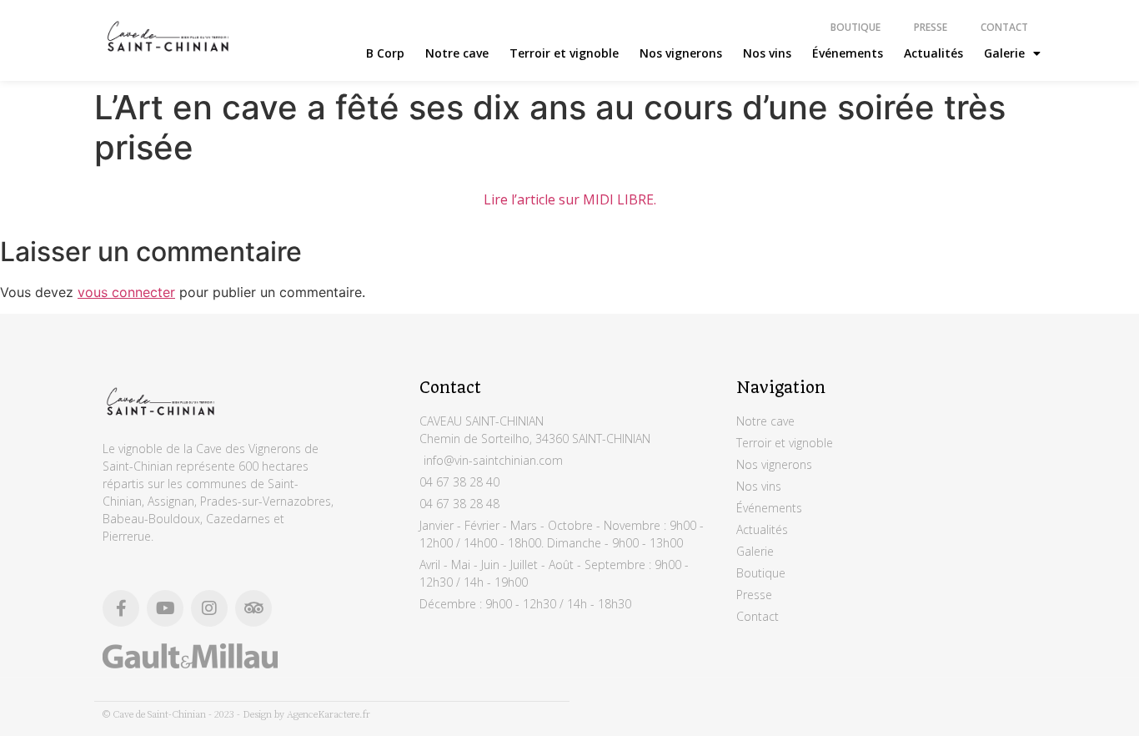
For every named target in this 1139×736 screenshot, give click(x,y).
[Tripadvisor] (253, 608)
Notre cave (457, 53)
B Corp (385, 53)
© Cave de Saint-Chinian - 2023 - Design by (195, 714)
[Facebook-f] (121, 608)
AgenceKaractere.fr (328, 714)
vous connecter (126, 292)
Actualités (933, 53)
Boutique (855, 27)
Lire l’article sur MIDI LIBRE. (570, 199)
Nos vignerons (681, 53)
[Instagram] (209, 608)
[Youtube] (165, 608)
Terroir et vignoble (564, 53)
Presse (930, 27)
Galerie (1004, 53)
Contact (1004, 27)
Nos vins (767, 53)
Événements (847, 53)
